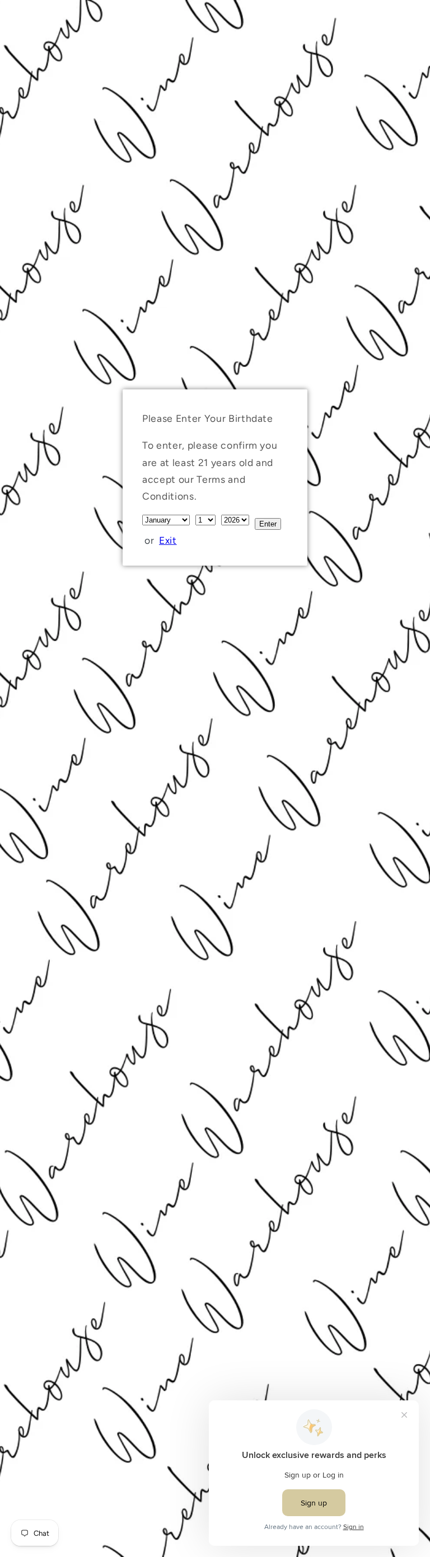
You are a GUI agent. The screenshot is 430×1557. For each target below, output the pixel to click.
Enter (268, 524)
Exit (168, 540)
